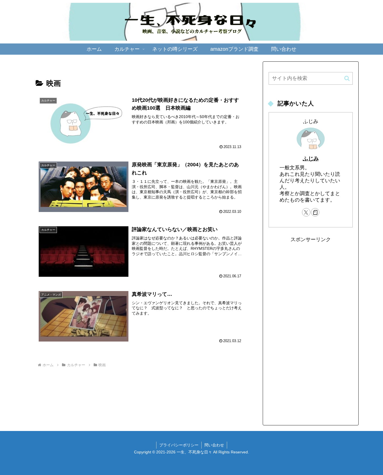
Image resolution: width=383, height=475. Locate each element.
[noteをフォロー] (315, 212)
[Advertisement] (311, 328)
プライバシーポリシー (179, 445)
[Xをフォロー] (306, 212)
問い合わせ (214, 445)
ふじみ (311, 158)
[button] (347, 78)
